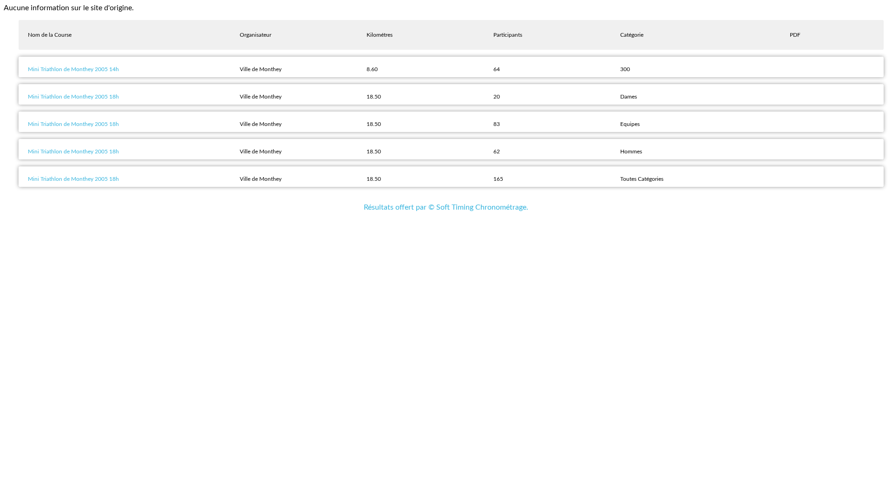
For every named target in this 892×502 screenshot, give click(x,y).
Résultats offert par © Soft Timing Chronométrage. (446, 207)
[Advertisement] (446, 242)
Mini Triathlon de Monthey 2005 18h (73, 96)
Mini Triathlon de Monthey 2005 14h (73, 69)
